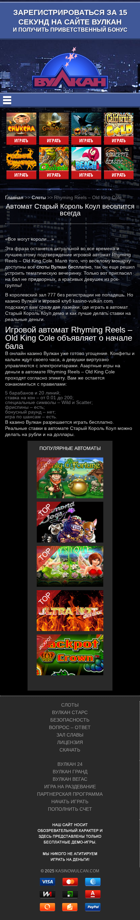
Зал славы (69, 735)
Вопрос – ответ (70, 727)
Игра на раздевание (70, 786)
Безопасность (69, 720)
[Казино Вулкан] (70, 68)
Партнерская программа (70, 794)
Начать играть (69, 801)
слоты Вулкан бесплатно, (64, 267)
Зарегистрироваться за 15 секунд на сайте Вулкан (70, 20)
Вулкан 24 (70, 764)
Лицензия (70, 742)
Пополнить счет (70, 809)
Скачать (69, 750)
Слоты (69, 705)
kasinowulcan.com (77, 871)
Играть (21, 140)
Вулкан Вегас (70, 779)
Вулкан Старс (70, 712)
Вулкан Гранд (70, 771)
